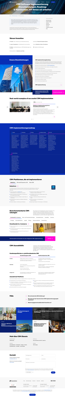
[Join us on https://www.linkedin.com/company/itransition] (53, 381)
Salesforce (12, 182)
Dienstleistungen (48, 20)
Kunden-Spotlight (48, 21)
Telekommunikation (36, 220)
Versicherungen (22, 346)
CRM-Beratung (12, 340)
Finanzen (25, 344)
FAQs (47, 28)
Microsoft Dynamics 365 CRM (37, 340)
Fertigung (12, 220)
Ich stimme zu (32, 394)
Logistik (25, 220)
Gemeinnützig (44, 220)
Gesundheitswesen (39, 217)
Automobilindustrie (18, 220)
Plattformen (48, 24)
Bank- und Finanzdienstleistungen (28, 217)
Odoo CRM (31, 182)
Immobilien (47, 217)
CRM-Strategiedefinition (51, 65)
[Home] (13, 2)
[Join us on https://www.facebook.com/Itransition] (51, 381)
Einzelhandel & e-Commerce (15, 217)
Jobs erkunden (12, 362)
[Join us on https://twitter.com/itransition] (54, 381)
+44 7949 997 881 (52, 385)
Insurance (52, 217)
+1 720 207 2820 (35, 385)
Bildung (29, 220)
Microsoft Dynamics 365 (22, 182)
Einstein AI (19, 191)
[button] (28, 372)
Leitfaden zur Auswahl (49, 27)
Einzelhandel (18, 344)
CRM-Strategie (35, 344)
